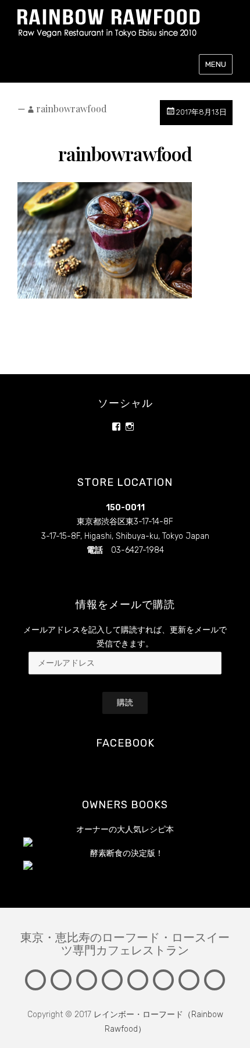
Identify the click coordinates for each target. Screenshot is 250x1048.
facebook (125, 743)
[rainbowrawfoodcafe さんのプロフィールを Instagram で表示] (129, 426)
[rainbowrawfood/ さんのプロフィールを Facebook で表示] (116, 426)
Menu (215, 64)
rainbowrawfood (71, 108)
